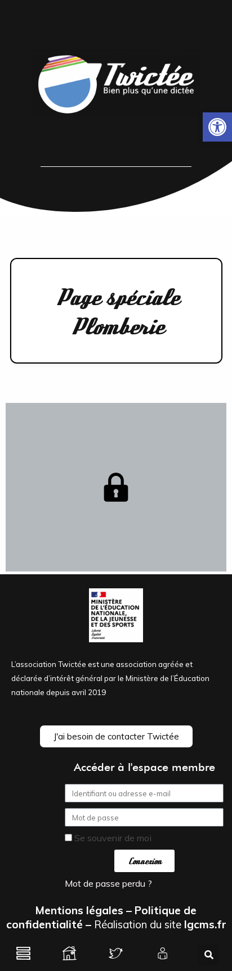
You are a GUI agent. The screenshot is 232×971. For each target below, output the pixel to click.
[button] (217, 127)
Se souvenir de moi (111, 837)
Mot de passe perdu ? (108, 883)
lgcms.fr (205, 924)
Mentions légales (79, 910)
